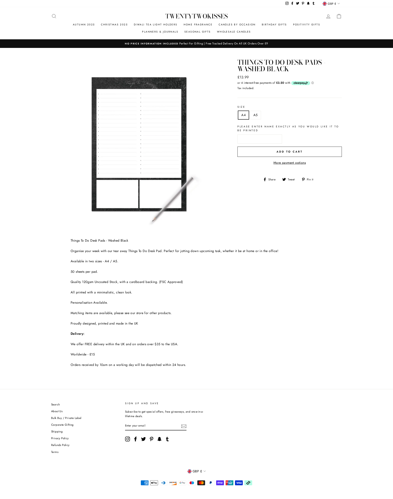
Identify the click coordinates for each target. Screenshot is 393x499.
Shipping (57, 431)
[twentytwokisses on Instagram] (127, 439)
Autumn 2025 (84, 24)
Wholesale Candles (234, 32)
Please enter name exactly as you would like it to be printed (288, 128)
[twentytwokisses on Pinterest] (151, 439)
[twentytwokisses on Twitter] (143, 439)
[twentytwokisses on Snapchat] (159, 439)
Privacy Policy (60, 438)
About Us (56, 411)
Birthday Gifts (274, 24)
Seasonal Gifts (197, 32)
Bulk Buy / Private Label (66, 418)
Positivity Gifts (306, 24)
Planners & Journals (160, 32)
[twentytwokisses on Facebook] (135, 439)
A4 (243, 115)
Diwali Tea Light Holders (155, 24)
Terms (54, 452)
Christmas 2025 (114, 24)
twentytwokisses (196, 16)
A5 (255, 115)
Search (55, 404)
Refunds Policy (60, 445)
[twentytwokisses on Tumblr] (167, 439)
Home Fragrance (198, 24)
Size (241, 107)
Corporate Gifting (62, 425)
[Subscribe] (183, 426)
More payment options (289, 162)
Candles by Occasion (237, 24)
